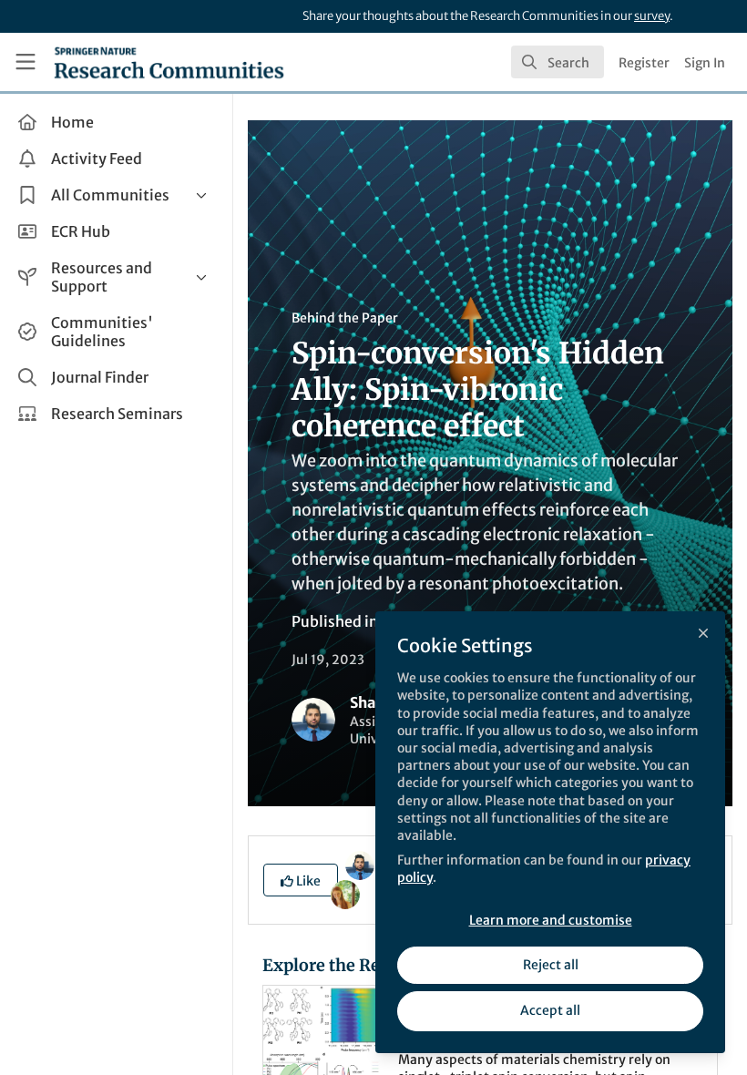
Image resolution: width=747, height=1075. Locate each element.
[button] (300, 880)
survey (652, 16)
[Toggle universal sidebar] (25, 61)
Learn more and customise (550, 920)
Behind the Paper (345, 318)
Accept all (550, 1010)
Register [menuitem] (644, 63)
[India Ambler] (345, 894)
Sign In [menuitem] (704, 63)
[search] (557, 62)
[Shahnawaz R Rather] (359, 864)
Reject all (550, 965)
